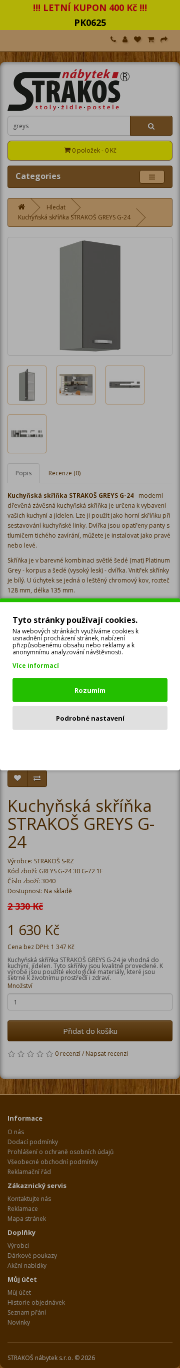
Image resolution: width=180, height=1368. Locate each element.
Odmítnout (90, 745)
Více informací (35, 665)
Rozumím (90, 689)
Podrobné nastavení (90, 717)
